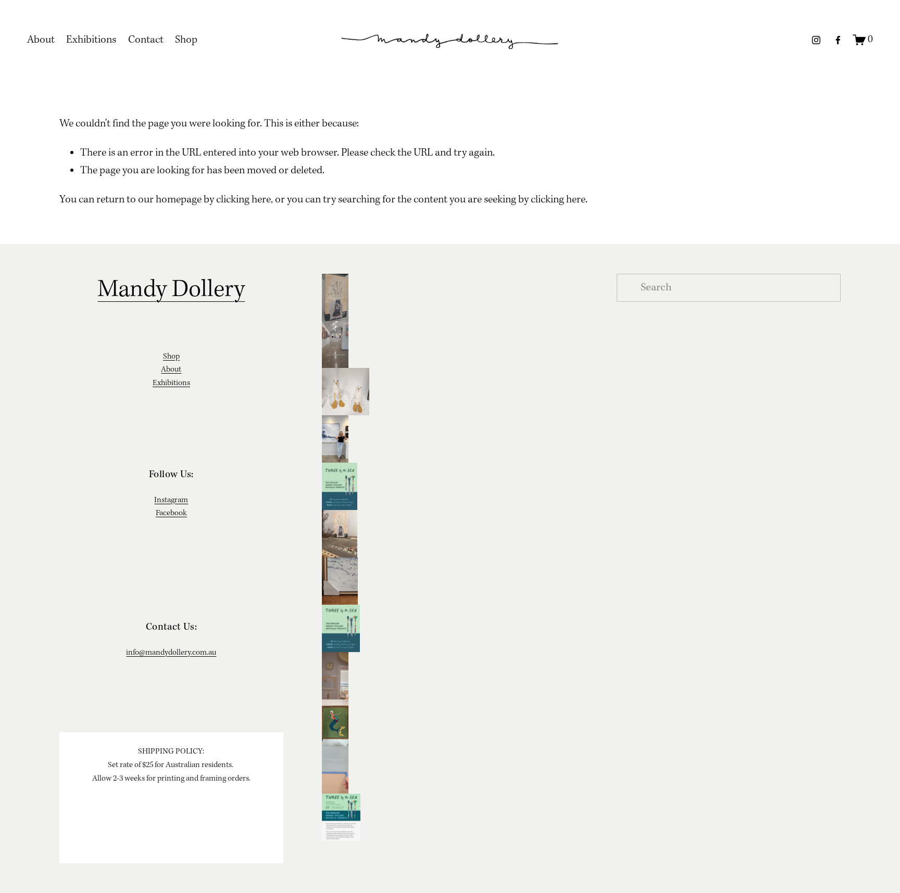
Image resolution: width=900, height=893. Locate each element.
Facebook (171, 513)
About (41, 40)
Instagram (171, 500)
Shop (186, 40)
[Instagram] (816, 40)
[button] (450, 297)
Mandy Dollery (171, 290)
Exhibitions (91, 40)
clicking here (243, 200)
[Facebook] (838, 40)
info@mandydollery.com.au (171, 652)
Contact (146, 40)
